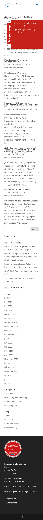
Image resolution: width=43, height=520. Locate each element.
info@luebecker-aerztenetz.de (23, 486)
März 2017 (8, 383)
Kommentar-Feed (11, 423)
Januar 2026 (9, 318)
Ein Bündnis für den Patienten (17, 189)
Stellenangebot (10, 405)
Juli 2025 (7, 338)
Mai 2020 (8, 375)
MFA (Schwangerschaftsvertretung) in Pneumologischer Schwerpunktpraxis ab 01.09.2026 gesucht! (20, 256)
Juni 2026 (8, 302)
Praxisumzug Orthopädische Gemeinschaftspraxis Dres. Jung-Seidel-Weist (21, 105)
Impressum (11, 498)
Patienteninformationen (13, 67)
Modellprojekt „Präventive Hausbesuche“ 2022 (15, 61)
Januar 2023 (9, 363)
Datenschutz (11, 502)
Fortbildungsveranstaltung (15, 397)
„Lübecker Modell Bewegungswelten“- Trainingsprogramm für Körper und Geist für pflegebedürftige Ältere (20, 150)
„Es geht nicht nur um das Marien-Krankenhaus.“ (19, 18)
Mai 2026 (8, 306)
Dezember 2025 (11, 322)
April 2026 (8, 310)
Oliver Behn (12, 64)
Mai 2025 (8, 347)
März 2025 (8, 351)
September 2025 (11, 334)
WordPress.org (10, 427)
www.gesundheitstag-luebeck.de (23, 491)
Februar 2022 (10, 367)
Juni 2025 (8, 343)
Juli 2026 (7, 298)
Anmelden (8, 415)
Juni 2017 (8, 379)
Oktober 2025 (10, 330)
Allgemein (33, 109)
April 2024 (8, 355)
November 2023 (11, 359)
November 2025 (11, 326)
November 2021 (11, 371)
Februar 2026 (10, 314)
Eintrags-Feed (10, 419)
